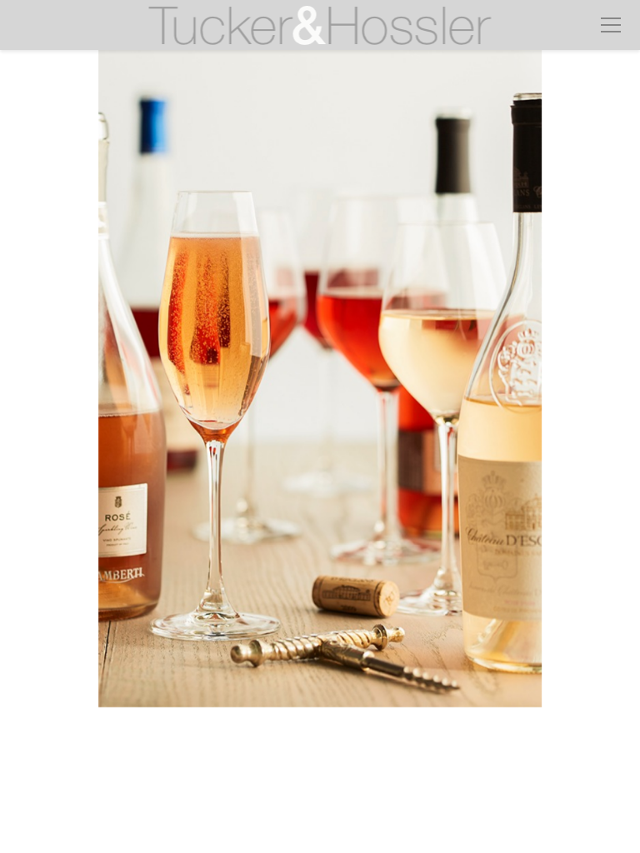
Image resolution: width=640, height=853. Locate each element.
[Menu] (611, 25)
